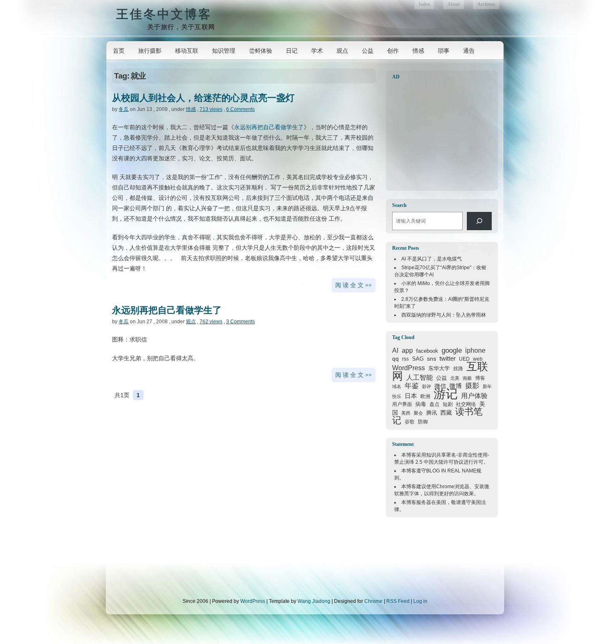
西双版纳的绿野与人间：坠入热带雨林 (443, 315)
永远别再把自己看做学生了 (269, 127)
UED (464, 358)
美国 (441, 502)
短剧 (448, 404)
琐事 (443, 50)
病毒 (420, 404)
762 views (211, 321)
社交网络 (466, 404)
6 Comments (240, 109)
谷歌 (410, 422)
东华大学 (439, 368)
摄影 (472, 386)
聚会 (418, 412)
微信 (440, 386)
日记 (292, 50)
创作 (393, 50)
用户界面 (402, 404)
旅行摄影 (149, 50)
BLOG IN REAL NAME (451, 471)
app (407, 350)
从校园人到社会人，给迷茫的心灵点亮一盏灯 (203, 98)
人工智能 (419, 377)
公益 (367, 50)
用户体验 (474, 395)
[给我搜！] (479, 221)
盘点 (434, 404)
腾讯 (431, 413)
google (452, 350)
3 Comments (240, 321)
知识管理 (223, 50)
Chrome (445, 486)
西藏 (446, 412)
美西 (405, 412)
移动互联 (186, 50)
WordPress (408, 367)
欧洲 (425, 396)
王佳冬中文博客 (164, 14)
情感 (418, 50)
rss (405, 359)
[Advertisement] (444, 135)
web (478, 359)
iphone (475, 350)
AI (395, 350)
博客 (480, 378)
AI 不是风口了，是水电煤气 (431, 259)
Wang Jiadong (314, 601)
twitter (447, 358)
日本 (411, 396)
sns (431, 358)
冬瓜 (124, 109)
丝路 (458, 368)
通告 (469, 50)
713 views (211, 109)
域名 (396, 386)
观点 (342, 50)
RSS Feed (398, 601)
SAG (418, 359)
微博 (455, 386)
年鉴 (412, 385)
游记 (446, 394)
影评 (426, 386)
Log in (420, 601)
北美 (454, 378)
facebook (427, 351)
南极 (467, 378)
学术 (317, 50)
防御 (423, 422)
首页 (118, 50)
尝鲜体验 (260, 50)
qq (395, 358)
